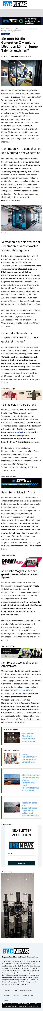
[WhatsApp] (25, 13)
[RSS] (15, 13)
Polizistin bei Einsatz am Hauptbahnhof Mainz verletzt (28, 737)
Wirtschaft (9, 29)
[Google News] (36, 13)
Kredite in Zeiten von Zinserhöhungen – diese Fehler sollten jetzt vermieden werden (30, 809)
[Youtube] (30, 13)
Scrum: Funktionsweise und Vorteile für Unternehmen (29, 758)
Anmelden (21, 863)
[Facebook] (4, 13)
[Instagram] (9, 13)
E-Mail (10, 853)
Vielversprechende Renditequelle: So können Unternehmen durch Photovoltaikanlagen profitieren (30, 782)
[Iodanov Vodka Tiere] (17, 937)
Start (2, 29)
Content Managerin (11, 56)
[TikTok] (20, 13)
